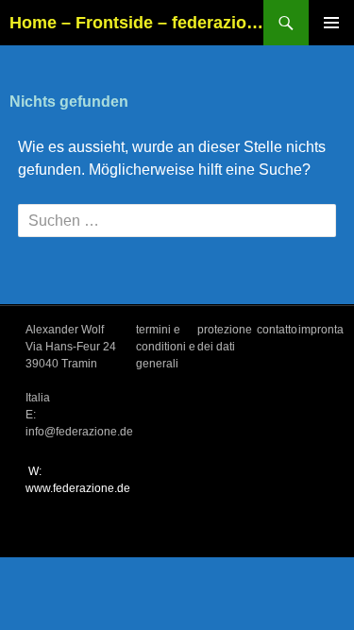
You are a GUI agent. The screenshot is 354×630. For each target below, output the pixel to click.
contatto (277, 329)
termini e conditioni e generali (165, 346)
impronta (321, 329)
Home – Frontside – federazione (136, 22)
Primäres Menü (331, 22)
